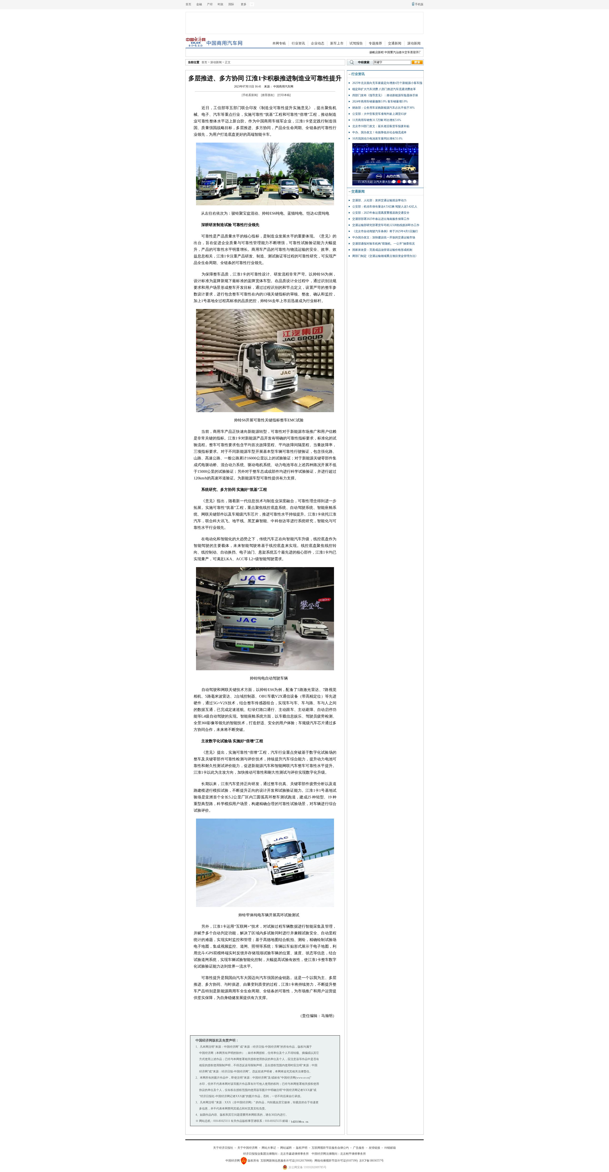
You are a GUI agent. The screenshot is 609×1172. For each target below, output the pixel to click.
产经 (210, 4)
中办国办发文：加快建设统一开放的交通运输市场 (383, 237)
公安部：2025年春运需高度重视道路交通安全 (380, 212)
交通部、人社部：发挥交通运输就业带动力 (379, 200)
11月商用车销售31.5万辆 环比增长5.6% (376, 120)
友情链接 (374, 1147)
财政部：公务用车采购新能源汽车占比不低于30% (383, 107)
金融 (199, 4)
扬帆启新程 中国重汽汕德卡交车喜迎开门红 (381, 52)
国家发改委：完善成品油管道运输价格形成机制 (382, 249)
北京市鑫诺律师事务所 (294, 1153)
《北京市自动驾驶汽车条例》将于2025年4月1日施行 (385, 231)
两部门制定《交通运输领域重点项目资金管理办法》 (385, 256)
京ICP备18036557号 (371, 1160)
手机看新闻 (250, 95)
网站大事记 (269, 1147)
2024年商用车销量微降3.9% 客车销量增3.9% (380, 101)
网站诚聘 (286, 1147)
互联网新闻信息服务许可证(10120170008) (286, 1160)
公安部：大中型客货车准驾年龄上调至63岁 (379, 114)
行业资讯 (298, 43)
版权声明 (301, 1147)
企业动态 (317, 43)
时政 (220, 4)
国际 (231, 4)
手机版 (419, 4)
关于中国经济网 (247, 1147)
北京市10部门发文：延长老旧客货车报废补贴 (380, 126)
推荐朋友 (267, 95)
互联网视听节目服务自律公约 (330, 1147)
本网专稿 (279, 43)
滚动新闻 (414, 43)
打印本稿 (284, 95)
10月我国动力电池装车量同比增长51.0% (377, 138)
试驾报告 (356, 43)
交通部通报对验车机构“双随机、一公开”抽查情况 (383, 243)
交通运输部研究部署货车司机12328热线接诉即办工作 (385, 225)
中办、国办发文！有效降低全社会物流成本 (379, 132)
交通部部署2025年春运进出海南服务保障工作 (380, 219)
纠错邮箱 (390, 1147)
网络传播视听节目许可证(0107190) (336, 1160)
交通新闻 (394, 43)
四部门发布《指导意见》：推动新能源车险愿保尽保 (385, 95)
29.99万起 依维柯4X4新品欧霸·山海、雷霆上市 (386, 181)
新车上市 (337, 43)
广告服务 (358, 1147)
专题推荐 (375, 43)
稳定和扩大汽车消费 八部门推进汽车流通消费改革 (384, 89)
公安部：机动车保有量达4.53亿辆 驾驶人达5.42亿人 (384, 206)
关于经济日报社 (223, 1147)
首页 (188, 4)
